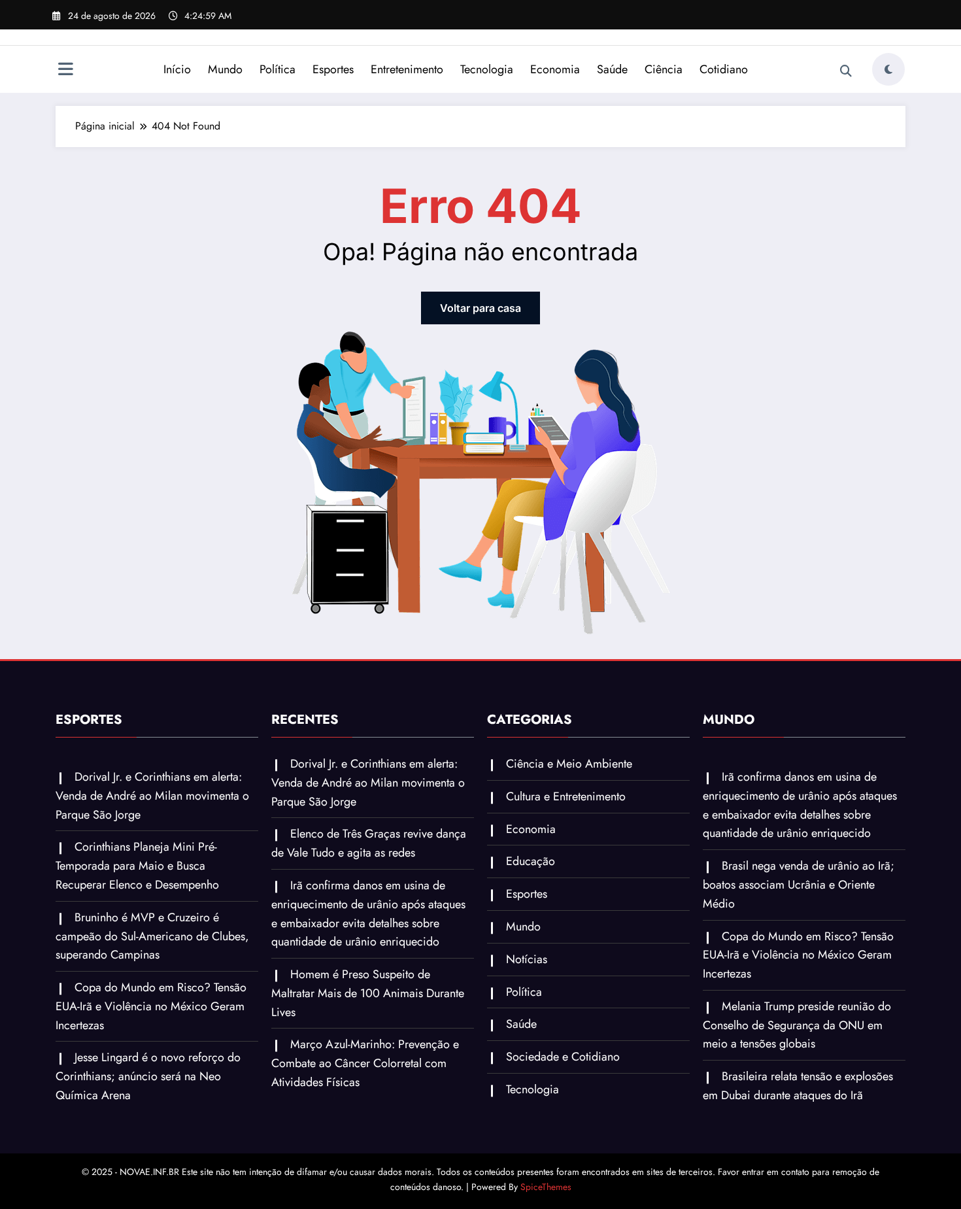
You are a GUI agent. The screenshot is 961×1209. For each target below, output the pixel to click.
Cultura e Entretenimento (566, 796)
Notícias (526, 959)
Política (277, 69)
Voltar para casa (480, 308)
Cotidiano (724, 69)
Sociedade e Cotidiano (563, 1056)
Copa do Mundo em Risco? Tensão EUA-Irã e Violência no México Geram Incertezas (151, 1006)
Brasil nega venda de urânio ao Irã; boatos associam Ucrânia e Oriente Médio (798, 884)
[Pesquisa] (846, 71)
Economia (555, 69)
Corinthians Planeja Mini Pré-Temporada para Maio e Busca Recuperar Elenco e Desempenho (137, 865)
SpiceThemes (545, 1186)
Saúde (612, 69)
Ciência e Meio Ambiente (569, 763)
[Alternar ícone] (65, 70)
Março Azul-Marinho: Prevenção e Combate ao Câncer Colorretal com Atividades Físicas (365, 1063)
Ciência (664, 69)
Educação (530, 861)
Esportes (333, 69)
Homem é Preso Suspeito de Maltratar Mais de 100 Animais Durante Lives (367, 993)
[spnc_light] (888, 69)
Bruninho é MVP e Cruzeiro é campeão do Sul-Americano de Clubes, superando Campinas (152, 936)
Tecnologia (486, 69)
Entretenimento (407, 69)
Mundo (225, 69)
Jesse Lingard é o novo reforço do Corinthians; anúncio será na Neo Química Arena (148, 1076)
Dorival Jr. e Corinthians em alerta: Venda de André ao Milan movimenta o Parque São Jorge (152, 795)
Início (177, 69)
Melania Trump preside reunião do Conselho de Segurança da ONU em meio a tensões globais (797, 1025)
